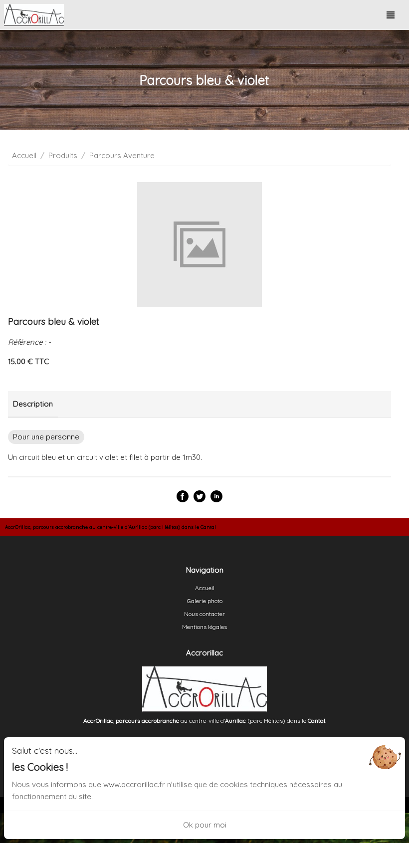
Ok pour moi (204, 825)
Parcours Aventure (122, 155)
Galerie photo (204, 601)
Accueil (24, 155)
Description (33, 404)
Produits (62, 155)
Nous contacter (204, 614)
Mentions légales (204, 627)
